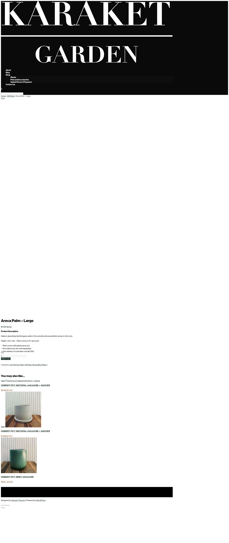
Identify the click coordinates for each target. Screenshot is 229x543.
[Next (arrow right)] (4, 507)
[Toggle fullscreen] (4, 505)
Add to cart (6, 359)
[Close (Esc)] (8, 505)
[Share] (6, 505)
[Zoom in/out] (2, 505)
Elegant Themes (18, 500)
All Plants (10, 96)
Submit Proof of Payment (21, 82)
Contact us (10, 84)
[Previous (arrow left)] (2, 507)
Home (3, 96)
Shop (8, 75)
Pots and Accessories (19, 79)
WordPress (41, 500)
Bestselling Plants (39, 365)
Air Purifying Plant (17, 365)
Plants (13, 77)
